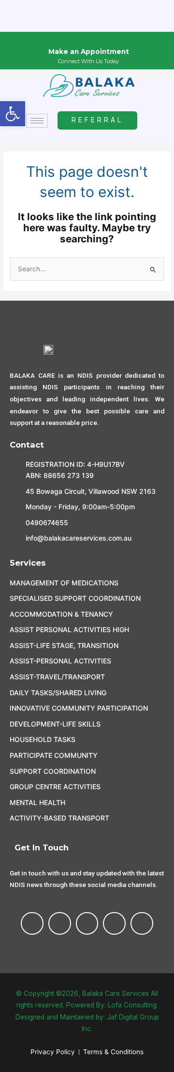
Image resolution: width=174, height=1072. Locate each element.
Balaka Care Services (115, 993)
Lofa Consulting (132, 1005)
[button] (12, 113)
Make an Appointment (88, 51)
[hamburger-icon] (37, 121)
